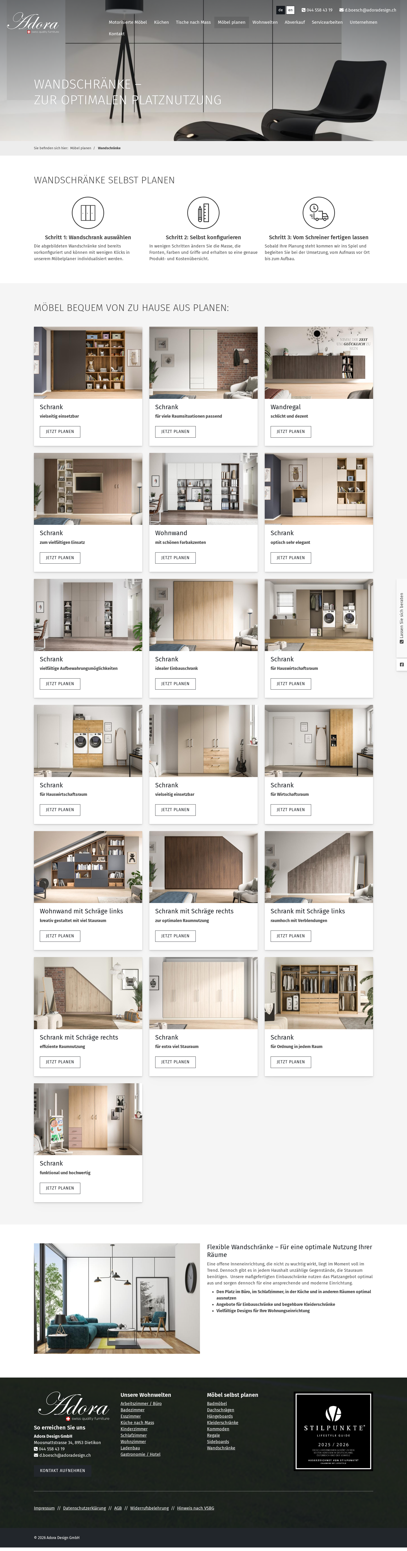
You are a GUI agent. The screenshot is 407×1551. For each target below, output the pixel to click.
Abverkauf (295, 22)
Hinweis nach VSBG (195, 1508)
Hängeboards (220, 1416)
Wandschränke (109, 148)
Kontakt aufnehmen (62, 1470)
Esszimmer (131, 1416)
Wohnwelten (265, 22)
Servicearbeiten (327, 22)
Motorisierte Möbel (128, 22)
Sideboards (218, 1441)
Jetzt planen (60, 431)
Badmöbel (217, 1403)
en (290, 10)
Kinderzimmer (134, 1429)
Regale (213, 1435)
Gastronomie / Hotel (140, 1454)
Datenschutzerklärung (84, 1508)
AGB (118, 1508)
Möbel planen (231, 22)
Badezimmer (133, 1410)
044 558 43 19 (319, 10)
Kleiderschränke (222, 1422)
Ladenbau (130, 1448)
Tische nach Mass (193, 22)
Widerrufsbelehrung (149, 1508)
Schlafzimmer (134, 1435)
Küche (127, 1422)
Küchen (161, 22)
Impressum (44, 1508)
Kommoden (218, 1429)
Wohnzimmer (133, 1441)
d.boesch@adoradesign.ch (370, 10)
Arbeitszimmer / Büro (141, 1403)
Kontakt (117, 33)
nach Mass (143, 1422)
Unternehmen (363, 22)
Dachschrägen (220, 1410)
